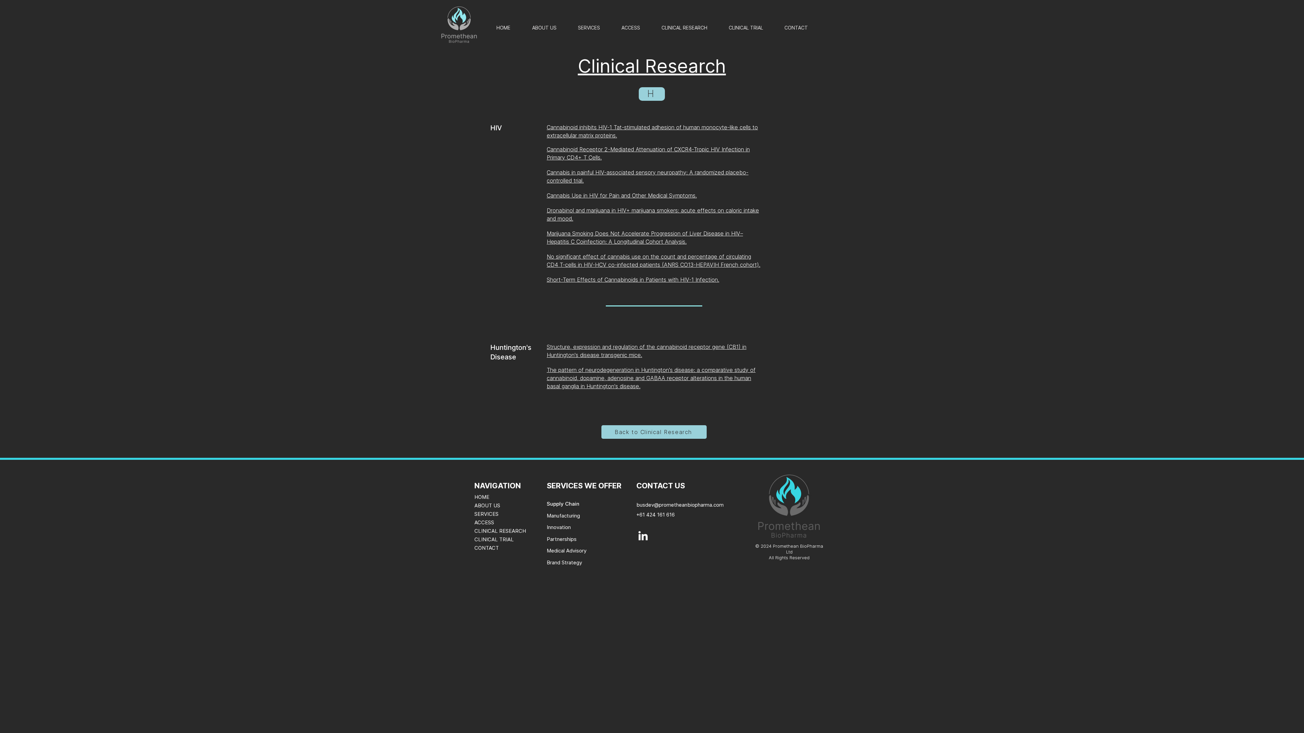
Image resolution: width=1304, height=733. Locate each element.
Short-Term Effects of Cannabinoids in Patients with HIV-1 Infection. (633, 279)
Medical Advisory (566, 550)
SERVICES (486, 514)
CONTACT (486, 548)
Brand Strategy (564, 562)
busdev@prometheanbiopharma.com (680, 505)
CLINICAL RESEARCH (500, 531)
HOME (481, 497)
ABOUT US (487, 505)
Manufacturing (563, 515)
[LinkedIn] (643, 535)
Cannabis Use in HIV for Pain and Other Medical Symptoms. (622, 195)
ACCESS (484, 522)
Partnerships (562, 539)
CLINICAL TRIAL (494, 539)
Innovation (559, 527)
